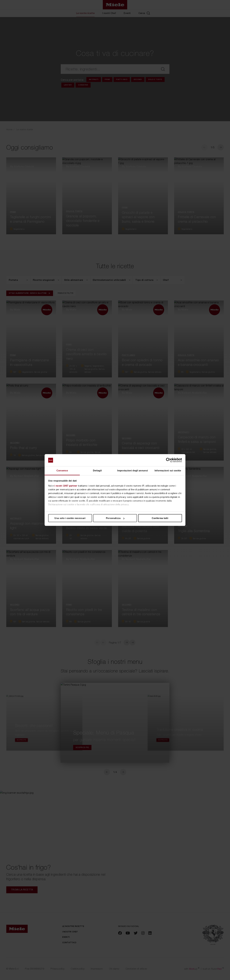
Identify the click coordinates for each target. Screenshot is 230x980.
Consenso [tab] (62, 470)
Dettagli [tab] (97, 470)
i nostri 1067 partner (65, 485)
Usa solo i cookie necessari (69, 518)
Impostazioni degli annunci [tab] (132, 470)
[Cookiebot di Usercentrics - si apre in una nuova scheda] (168, 460)
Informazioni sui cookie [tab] (168, 470)
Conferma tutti (160, 518)
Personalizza (113, 518)
